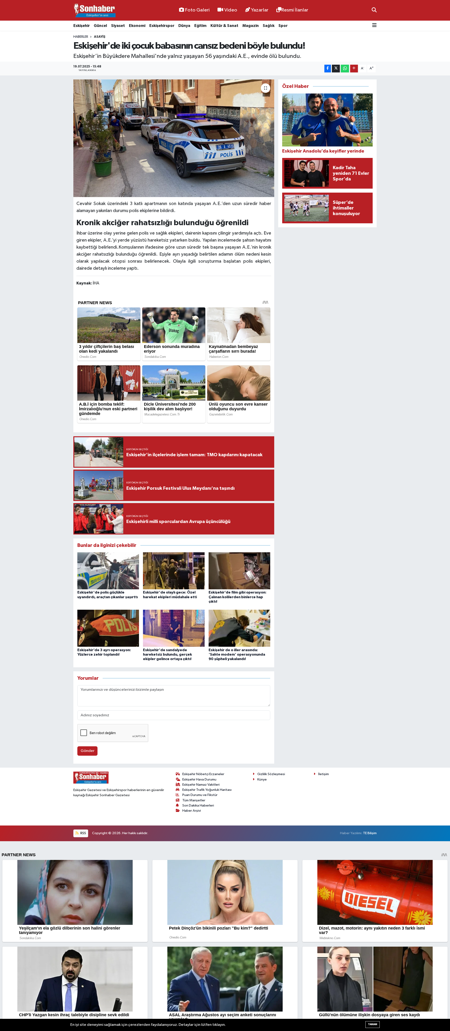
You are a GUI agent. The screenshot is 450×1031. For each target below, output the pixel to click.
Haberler (80, 36)
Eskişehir (81, 26)
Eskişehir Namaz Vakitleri (201, 784)
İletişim (323, 774)
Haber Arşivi (191, 810)
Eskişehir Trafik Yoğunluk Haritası (207, 790)
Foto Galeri (197, 10)
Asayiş (99, 36)
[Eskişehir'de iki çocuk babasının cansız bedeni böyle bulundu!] (173, 138)
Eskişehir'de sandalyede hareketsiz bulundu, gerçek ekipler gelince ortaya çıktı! (167, 654)
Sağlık (268, 26)
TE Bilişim (370, 833)
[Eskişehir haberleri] (94, 10)
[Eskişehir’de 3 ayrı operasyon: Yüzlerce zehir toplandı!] (108, 628)
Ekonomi (137, 26)
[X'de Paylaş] (336, 68)
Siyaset (118, 26)
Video (230, 10)
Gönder (87, 751)
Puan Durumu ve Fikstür (200, 795)
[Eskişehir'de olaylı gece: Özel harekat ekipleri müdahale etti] (174, 571)
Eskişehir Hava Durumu (199, 779)
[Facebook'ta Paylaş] (327, 68)
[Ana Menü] (374, 26)
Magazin (250, 26)
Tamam (372, 1024)
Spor (283, 26)
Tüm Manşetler (193, 800)
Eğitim (200, 26)
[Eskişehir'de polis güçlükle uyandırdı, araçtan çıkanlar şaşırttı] (108, 571)
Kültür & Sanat (224, 26)
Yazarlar (259, 10)
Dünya (184, 26)
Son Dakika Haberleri (198, 805)
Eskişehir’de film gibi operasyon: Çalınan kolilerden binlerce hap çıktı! (237, 596)
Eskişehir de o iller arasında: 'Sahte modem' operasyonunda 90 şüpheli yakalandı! (237, 654)
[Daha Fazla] (354, 68)
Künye (262, 779)
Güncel (100, 26)
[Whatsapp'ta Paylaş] (345, 68)
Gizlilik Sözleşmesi (271, 774)
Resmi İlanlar (294, 10)
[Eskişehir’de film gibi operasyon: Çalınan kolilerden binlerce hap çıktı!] (239, 571)
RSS (83, 833)
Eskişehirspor (161, 26)
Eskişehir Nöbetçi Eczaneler (203, 774)
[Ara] (374, 10)
